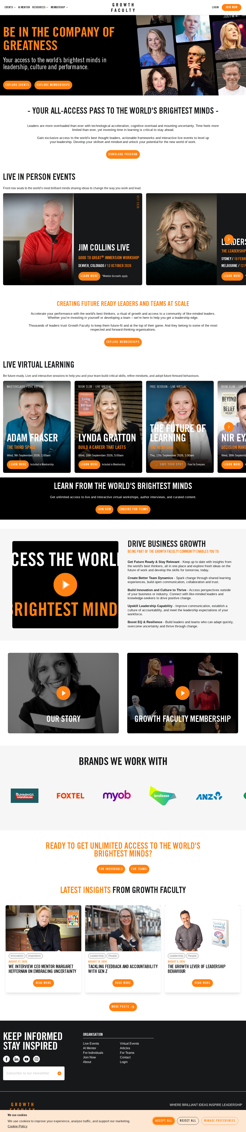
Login (124, 1062)
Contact (125, 1057)
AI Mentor (24, 7)
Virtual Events (129, 1043)
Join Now (232, 7)
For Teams (127, 1052)
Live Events (91, 1043)
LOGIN (215, 7)
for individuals (93, 1052)
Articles (125, 1048)
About (87, 1062)
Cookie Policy (17, 1126)
